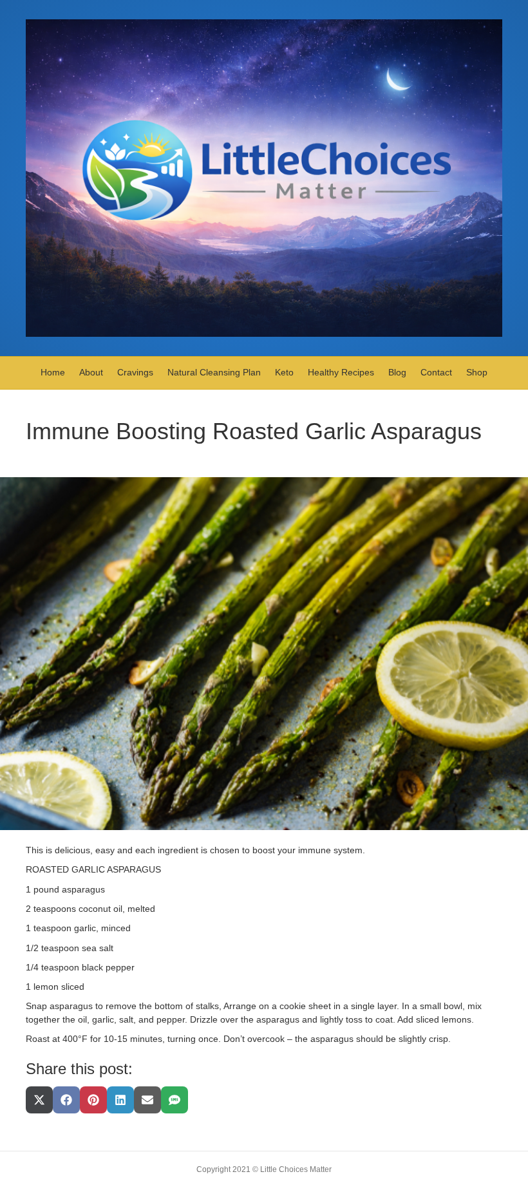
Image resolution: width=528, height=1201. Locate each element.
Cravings (135, 372)
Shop (476, 372)
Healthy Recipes (341, 372)
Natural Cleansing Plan (214, 372)
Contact (436, 372)
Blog (397, 372)
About (91, 372)
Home (53, 372)
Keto (284, 372)
